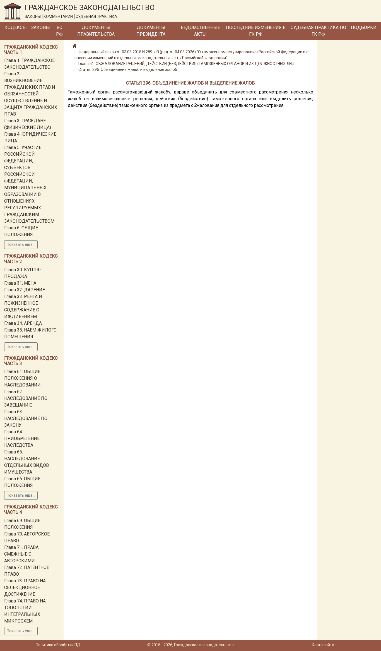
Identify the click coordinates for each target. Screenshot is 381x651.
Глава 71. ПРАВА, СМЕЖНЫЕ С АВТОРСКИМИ (21, 554)
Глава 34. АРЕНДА (23, 323)
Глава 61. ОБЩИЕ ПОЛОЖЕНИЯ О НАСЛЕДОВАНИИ (22, 378)
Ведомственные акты (200, 31)
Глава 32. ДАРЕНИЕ (24, 289)
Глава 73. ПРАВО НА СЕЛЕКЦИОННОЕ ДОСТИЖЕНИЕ (25, 587)
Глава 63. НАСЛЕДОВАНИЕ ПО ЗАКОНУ (25, 418)
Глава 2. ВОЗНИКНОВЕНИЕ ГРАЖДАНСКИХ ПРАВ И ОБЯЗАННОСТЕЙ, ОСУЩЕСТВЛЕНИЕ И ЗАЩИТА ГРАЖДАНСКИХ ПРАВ (30, 94)
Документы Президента (150, 31)
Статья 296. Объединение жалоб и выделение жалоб (127, 69)
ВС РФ (59, 31)
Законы (40, 27)
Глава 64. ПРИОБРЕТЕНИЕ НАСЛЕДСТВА (22, 438)
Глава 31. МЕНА (20, 283)
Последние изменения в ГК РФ (256, 31)
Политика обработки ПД (58, 645)
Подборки (364, 27)
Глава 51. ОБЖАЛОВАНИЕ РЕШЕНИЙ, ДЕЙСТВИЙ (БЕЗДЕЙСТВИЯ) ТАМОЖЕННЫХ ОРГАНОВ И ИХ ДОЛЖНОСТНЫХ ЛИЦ (186, 63)
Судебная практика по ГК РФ (318, 31)
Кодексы (15, 27)
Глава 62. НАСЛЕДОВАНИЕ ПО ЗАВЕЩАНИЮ (25, 398)
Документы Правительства (96, 31)
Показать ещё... (21, 244)
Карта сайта (323, 645)
